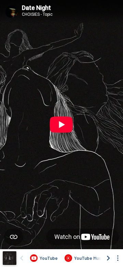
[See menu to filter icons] (117, 258)
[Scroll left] (21, 258)
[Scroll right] (108, 258)
